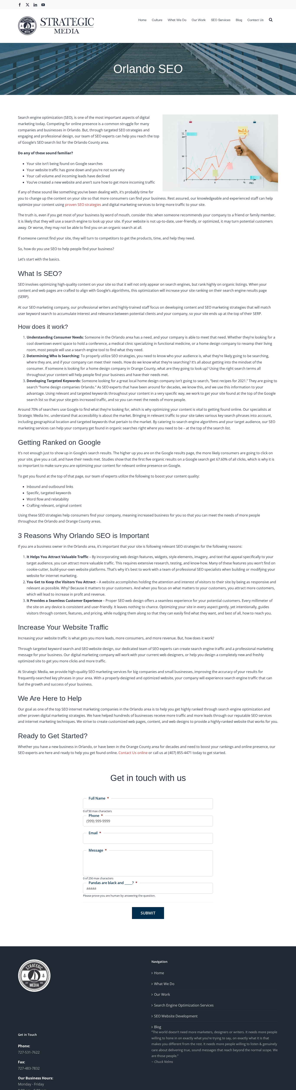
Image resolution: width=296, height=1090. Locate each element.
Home (159, 973)
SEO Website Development (176, 1016)
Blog (157, 1027)
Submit (148, 913)
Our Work (162, 994)
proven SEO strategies (83, 204)
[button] (271, 19)
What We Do (164, 983)
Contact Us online (133, 752)
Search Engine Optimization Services (184, 1005)
